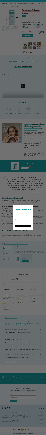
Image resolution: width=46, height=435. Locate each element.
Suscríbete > (23, 225)
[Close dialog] (32, 207)
